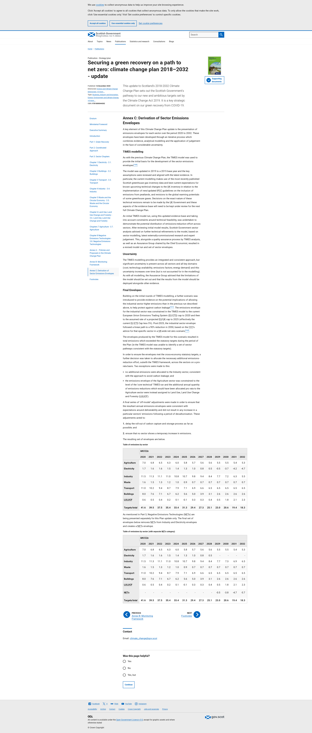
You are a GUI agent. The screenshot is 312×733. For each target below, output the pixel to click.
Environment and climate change (106, 98)
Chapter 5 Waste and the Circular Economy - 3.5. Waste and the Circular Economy (100, 201)
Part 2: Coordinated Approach (98, 149)
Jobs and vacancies (151, 709)
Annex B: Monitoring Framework (98, 263)
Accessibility (92, 709)
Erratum (93, 118)
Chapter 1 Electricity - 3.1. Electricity (100, 163)
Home (90, 49)
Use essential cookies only (123, 23)
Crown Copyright (134, 709)
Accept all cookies (98, 23)
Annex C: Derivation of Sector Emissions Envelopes (102, 272)
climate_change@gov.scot (143, 638)
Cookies (122, 709)
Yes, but (132, 675)
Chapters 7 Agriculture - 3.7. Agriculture (101, 228)
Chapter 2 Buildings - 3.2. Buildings (100, 172)
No (129, 668)
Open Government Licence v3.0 (129, 720)
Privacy (165, 709)
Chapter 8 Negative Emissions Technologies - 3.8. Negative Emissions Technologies (101, 239)
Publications (120, 41)
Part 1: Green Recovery (99, 142)
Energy (90, 98)
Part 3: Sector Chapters (99, 156)
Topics (99, 41)
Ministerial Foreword (98, 124)
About (90, 41)
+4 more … (91, 101)
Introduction (95, 136)
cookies (100, 4)
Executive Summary (98, 130)
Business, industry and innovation (105, 95)
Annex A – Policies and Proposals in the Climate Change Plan (100, 253)
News (108, 41)
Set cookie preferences (150, 23)
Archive (103, 709)
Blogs (171, 41)
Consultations (159, 41)
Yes (129, 661)
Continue (129, 685)
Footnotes (94, 279)
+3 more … (101, 92)
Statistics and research (139, 41)
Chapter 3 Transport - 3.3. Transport (100, 181)
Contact (112, 709)
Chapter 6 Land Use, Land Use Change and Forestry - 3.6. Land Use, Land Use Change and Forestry (101, 216)
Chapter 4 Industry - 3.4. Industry (100, 190)
